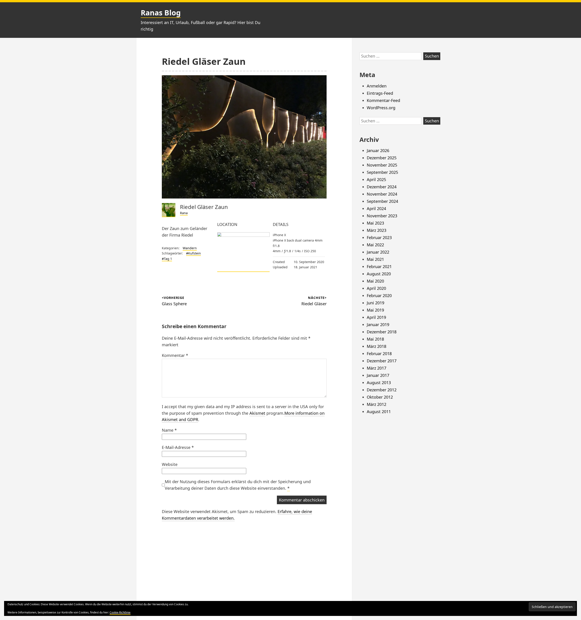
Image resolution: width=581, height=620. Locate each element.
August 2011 (379, 411)
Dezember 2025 (381, 157)
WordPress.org (381, 107)
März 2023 (376, 230)
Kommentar (175, 355)
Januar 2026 (378, 150)
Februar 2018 (379, 353)
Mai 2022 (375, 244)
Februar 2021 (379, 266)
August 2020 (379, 273)
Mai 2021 (375, 259)
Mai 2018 (375, 339)
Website (169, 464)
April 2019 (376, 317)
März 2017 (376, 368)
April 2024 (376, 208)
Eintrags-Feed (380, 93)
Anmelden (377, 86)
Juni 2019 (375, 302)
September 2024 (382, 201)
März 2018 (376, 346)
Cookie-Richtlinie (120, 612)
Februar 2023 (379, 237)
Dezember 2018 (381, 331)
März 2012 (376, 404)
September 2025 (382, 172)
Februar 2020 (379, 295)
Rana (184, 213)
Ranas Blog (161, 12)
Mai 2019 (375, 310)
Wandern (190, 248)
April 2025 (376, 179)
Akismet (257, 413)
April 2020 (376, 288)
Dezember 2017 (381, 360)
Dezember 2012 (381, 389)
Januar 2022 (378, 252)
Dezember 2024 (381, 186)
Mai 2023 (375, 223)
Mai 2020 (375, 281)
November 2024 (382, 194)
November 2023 (382, 215)
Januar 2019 (378, 324)
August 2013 (379, 382)
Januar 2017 (378, 375)
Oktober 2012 (380, 397)
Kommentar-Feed (383, 100)
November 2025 (382, 165)
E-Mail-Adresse (178, 447)
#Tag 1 (167, 259)
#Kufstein (193, 253)
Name (169, 430)
